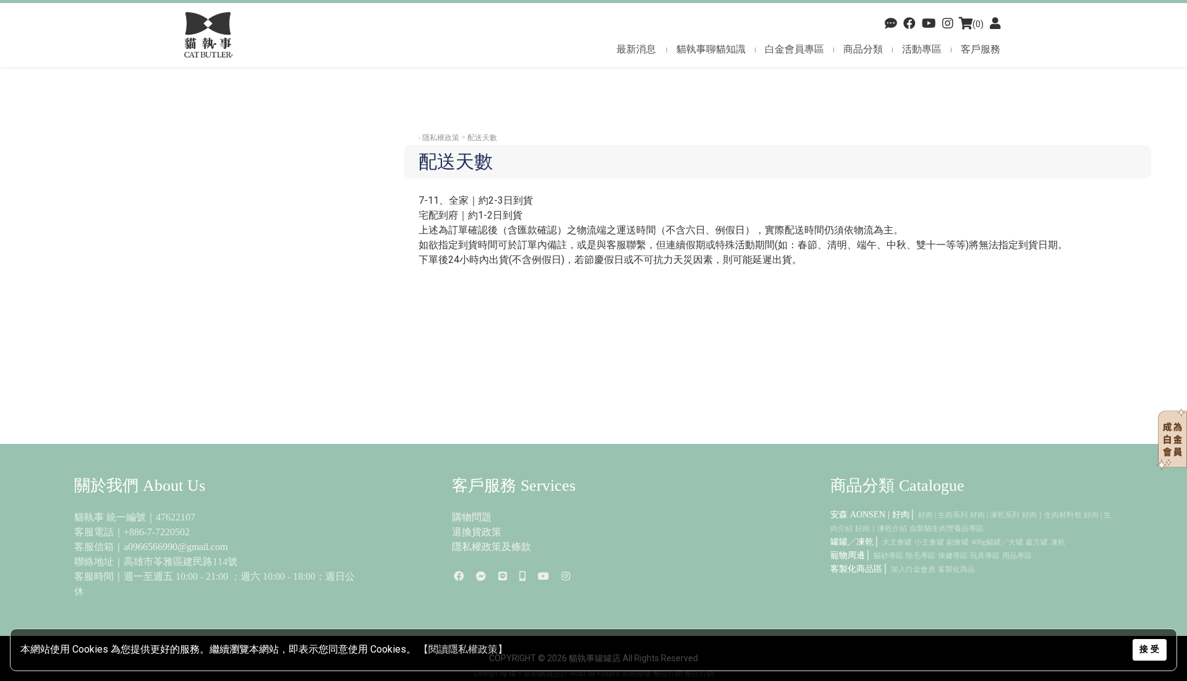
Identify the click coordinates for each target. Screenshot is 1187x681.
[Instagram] (565, 576)
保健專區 (953, 555)
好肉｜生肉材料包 (1051, 515)
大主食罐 (897, 542)
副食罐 (958, 542)
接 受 (1149, 649)
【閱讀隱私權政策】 (463, 649)
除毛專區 (920, 555)
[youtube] (929, 24)
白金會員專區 (794, 49)
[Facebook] (891, 24)
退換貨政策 (476, 532)
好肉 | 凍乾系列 (994, 515)
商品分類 (863, 49)
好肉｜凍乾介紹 (881, 528)
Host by (582, 673)
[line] (502, 576)
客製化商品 (956, 569)
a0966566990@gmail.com (176, 546)
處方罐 (1037, 542)
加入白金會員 (913, 569)
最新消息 (636, 49)
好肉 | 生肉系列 (943, 515)
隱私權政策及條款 (491, 546)
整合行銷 (668, 673)
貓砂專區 (888, 555)
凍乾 (1057, 542)
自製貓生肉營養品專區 (946, 528)
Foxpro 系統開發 (624, 673)
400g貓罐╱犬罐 (997, 542)
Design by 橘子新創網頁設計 (522, 673)
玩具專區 (985, 555)
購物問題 (471, 517)
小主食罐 (929, 542)
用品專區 (1017, 555)
